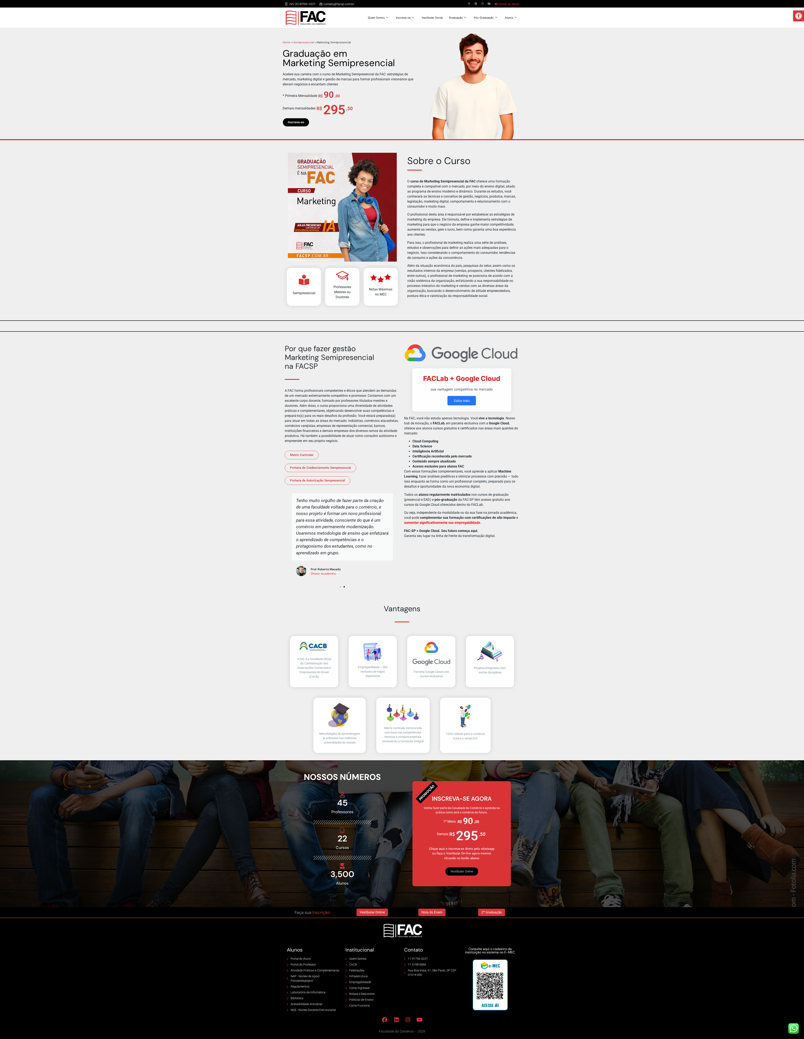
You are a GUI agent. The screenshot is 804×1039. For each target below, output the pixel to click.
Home (286, 42)
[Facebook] (385, 1019)
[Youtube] (489, 4)
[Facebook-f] (469, 4)
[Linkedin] (475, 4)
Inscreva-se (403, 17)
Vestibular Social (432, 17)
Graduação (456, 17)
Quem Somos (376, 17)
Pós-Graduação (484, 17)
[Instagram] (482, 4)
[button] (798, 15)
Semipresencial (303, 42)
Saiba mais (462, 401)
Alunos (509, 17)
